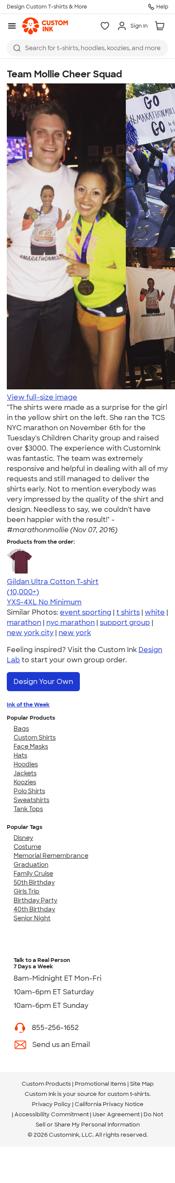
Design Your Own (43, 681)
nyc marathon (70, 622)
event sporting (85, 612)
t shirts (128, 612)
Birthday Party (35, 900)
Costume (27, 847)
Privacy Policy (51, 1104)
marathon (24, 622)
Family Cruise (33, 873)
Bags (21, 728)
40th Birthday (34, 909)
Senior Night (32, 918)
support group (125, 622)
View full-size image (42, 397)
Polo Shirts (29, 791)
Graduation (31, 864)
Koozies (25, 782)
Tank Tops (28, 809)
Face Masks (31, 746)
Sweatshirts (31, 800)
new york (75, 632)
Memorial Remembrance (51, 856)
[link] (45, 25)
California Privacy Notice (109, 1104)
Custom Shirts (35, 737)
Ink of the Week (28, 704)
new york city (30, 632)
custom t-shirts (128, 1094)
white (155, 612)
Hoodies (26, 764)
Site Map (142, 1083)
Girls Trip (27, 891)
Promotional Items (100, 1083)
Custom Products (46, 1083)
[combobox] (87, 48)
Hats (20, 755)
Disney (23, 838)
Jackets (25, 773)
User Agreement (116, 1114)
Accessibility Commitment (51, 1114)
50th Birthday (34, 882)
